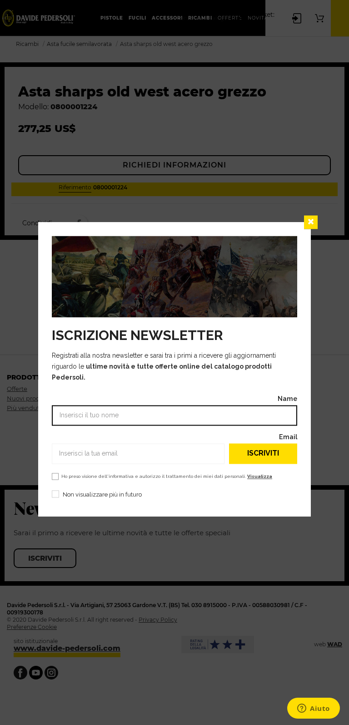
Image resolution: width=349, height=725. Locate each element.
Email (288, 437)
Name (287, 398)
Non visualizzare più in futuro (102, 494)
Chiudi (311, 222)
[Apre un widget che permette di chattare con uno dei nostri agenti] (313, 709)
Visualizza (259, 476)
